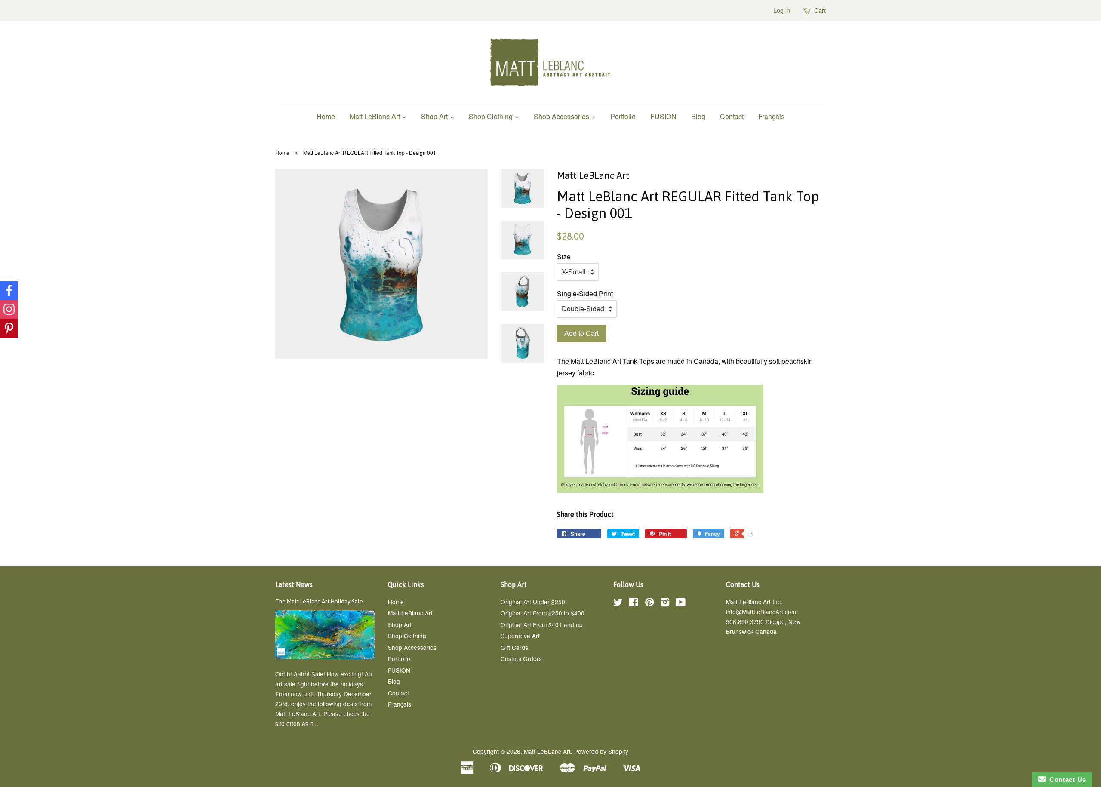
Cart (820, 10)
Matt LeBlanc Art (376, 116)
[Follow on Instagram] (9, 309)
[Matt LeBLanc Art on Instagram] (665, 603)
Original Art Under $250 (533, 601)
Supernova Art (520, 635)
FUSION (663, 116)
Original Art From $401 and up (542, 624)
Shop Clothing (491, 116)
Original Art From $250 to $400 (542, 613)
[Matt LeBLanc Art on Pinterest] (649, 603)
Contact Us (1066, 779)
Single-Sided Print (585, 293)
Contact (732, 116)
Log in (781, 10)
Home (326, 116)
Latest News (294, 584)
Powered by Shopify (601, 751)
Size (564, 256)
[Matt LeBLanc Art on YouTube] (681, 603)
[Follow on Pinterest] (9, 328)
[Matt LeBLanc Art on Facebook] (634, 603)
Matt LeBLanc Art (547, 751)
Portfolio (623, 116)
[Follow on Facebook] (9, 290)
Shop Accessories (562, 116)
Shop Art (435, 116)
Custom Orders (521, 658)
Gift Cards (514, 647)
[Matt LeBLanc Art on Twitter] (618, 603)
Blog (698, 116)
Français (771, 116)
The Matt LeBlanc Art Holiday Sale (319, 601)
